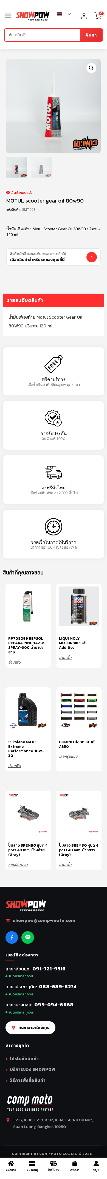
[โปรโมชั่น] (53, 1163)
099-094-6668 (54, 1004)
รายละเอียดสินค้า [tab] (25, 300)
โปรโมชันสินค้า (24, 1058)
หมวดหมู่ (32, 1170)
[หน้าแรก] (10, 1163)
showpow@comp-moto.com (44, 920)
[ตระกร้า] (75, 1163)
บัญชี (96, 1170)
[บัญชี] (96, 1163)
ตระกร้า (75, 1170)
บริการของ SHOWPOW (32, 1069)
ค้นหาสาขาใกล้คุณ (34, 1027)
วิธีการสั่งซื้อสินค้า (28, 1080)
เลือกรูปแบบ (68, 756)
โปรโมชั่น (53, 1170)
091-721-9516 (49, 968)
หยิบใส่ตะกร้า (18, 864)
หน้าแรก (11, 1170)
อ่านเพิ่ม (14, 662)
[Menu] (10, 16)
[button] (91, 68)
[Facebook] (11, 937)
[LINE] (27, 937)
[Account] (84, 16)
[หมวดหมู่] (32, 1163)
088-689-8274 (58, 986)
